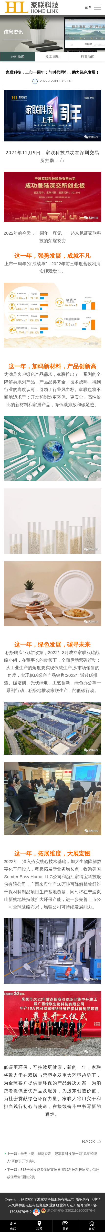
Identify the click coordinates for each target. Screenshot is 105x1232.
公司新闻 (17, 56)
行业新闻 (87, 56)
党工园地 (52, 56)
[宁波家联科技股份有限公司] (31, 7)
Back (89, 1141)
